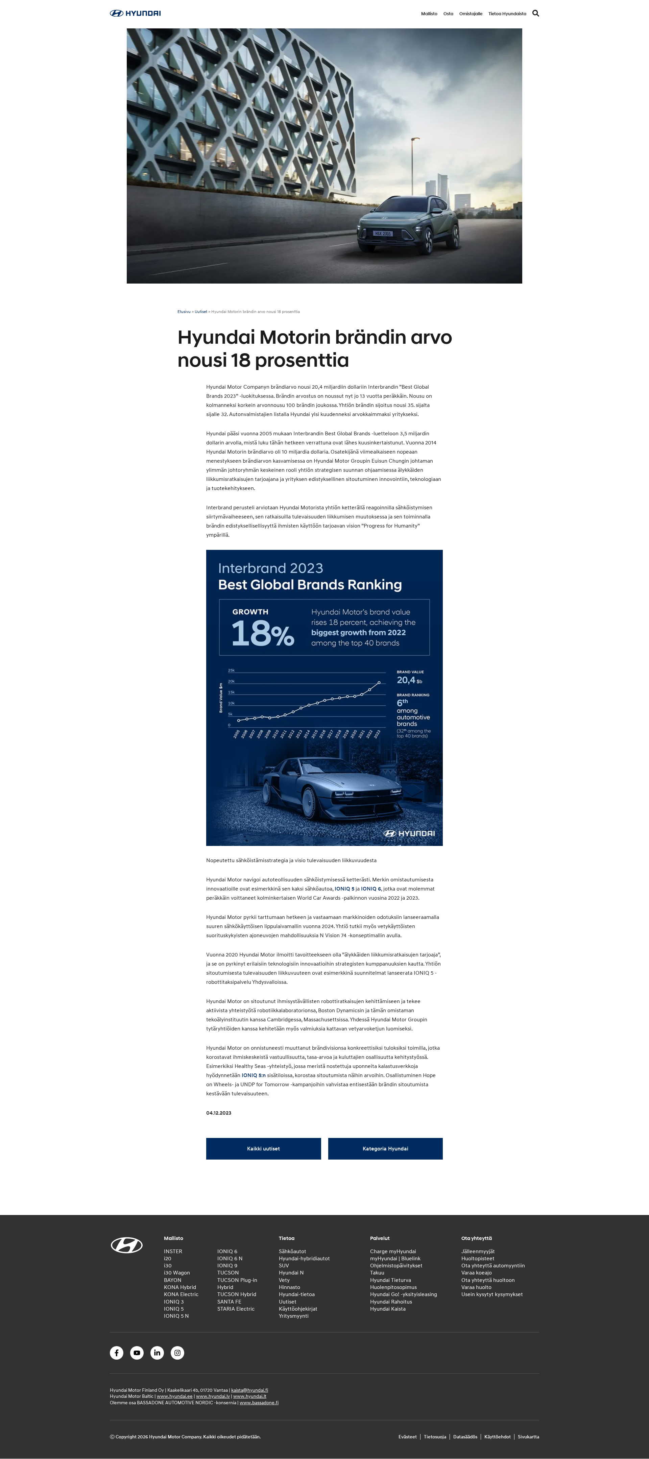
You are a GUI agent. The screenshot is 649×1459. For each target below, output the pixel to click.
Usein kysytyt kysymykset (492, 1294)
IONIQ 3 (174, 1301)
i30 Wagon (177, 1273)
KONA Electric (181, 1294)
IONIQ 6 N (230, 1258)
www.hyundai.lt (249, 1397)
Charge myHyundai (393, 1251)
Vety (284, 1280)
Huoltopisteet (478, 1258)
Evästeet (408, 1437)
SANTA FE (229, 1301)
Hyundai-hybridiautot (304, 1258)
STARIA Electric (236, 1309)
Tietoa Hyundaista (507, 14)
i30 (168, 1265)
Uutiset (201, 311)
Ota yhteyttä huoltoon (488, 1280)
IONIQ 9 (227, 1265)
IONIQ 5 (344, 888)
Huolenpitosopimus (393, 1287)
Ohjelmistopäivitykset (396, 1265)
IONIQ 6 (371, 888)
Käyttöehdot (497, 1437)
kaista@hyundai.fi (249, 1390)
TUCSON (228, 1273)
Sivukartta (528, 1437)
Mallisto (429, 14)
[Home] (135, 14)
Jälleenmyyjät (478, 1251)
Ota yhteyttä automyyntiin (493, 1265)
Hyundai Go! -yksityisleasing (403, 1294)
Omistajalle (470, 14)
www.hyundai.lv (213, 1397)
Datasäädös (465, 1437)
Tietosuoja (435, 1437)
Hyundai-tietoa (297, 1294)
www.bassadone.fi (259, 1403)
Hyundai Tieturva (390, 1280)
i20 (167, 1258)
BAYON (173, 1280)
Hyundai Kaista (388, 1309)
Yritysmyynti (294, 1316)
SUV (284, 1265)
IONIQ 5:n (254, 1075)
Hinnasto (289, 1287)
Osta (448, 14)
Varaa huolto (476, 1287)
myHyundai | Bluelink (395, 1258)
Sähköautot (292, 1251)
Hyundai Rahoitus (391, 1301)
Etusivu (184, 311)
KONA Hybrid (180, 1287)
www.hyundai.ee (175, 1397)
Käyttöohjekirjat (298, 1309)
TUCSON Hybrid (236, 1294)
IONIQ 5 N (176, 1316)
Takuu (377, 1273)
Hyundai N (291, 1273)
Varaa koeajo (476, 1273)
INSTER (173, 1251)
